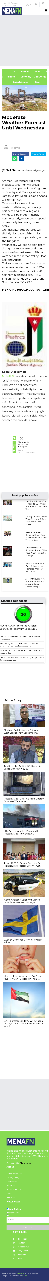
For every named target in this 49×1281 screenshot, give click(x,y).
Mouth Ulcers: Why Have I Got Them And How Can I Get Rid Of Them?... (23, 977)
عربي (28, 4)
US (9, 71)
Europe (24, 71)
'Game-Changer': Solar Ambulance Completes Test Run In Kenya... (22, 901)
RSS (20, 1258)
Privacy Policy (13, 1178)
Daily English (14, 1209)
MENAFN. (20, 1273)
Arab (36, 71)
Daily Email (23, 1251)
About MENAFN (14, 1189)
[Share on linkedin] (21, 158)
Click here (25, 1163)
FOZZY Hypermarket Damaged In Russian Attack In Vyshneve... (21, 832)
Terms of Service (14, 1174)
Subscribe (27, 1227)
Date (6, 145)
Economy (25, 77)
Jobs (9, 1193)
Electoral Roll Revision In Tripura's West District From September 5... (21, 731)
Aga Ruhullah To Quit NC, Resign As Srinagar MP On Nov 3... (22, 767)
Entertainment (17, 82)
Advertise (11, 1185)
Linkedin (22, 1255)
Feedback (11, 1197)
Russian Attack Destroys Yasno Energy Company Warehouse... (24, 800)
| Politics (9, 77)
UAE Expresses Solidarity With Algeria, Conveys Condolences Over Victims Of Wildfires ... (24, 1023)
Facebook (22, 1239)
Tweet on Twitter (38, 154)
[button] (36, 4)
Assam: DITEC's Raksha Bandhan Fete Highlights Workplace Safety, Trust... (23, 864)
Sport (36, 82)
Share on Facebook (20, 154)
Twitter (21, 1243)
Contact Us (12, 1181)
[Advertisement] (24, 40)
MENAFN (9, 170)
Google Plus (23, 1247)
